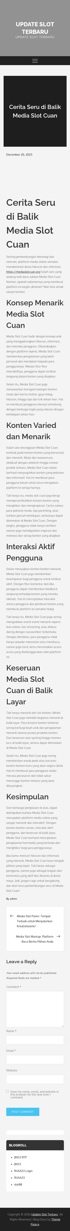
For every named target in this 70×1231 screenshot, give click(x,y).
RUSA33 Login (23, 1171)
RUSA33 (19, 1177)
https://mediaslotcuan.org (23, 272)
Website (11, 1070)
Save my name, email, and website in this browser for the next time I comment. (34, 1094)
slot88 (18, 1184)
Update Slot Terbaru (44, 1214)
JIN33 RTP (20, 1157)
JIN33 (17, 1164)
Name (11, 1031)
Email (11, 1050)
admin (13, 898)
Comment (13, 987)
